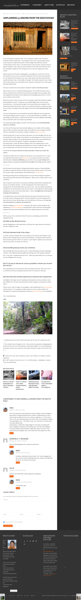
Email (21, 514)
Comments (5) (18, 13)
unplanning (6, 358)
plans (27, 356)
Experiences (24, 5)
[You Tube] (24, 544)
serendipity (42, 356)
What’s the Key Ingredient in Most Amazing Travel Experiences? (74, 23)
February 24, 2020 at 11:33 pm (17, 441)
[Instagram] (36, 541)
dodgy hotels (25, 158)
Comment (5, 499)
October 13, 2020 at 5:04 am (24, 482)
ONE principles (48, 287)
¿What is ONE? (49, 5)
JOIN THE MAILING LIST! (48, 551)
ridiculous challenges (16, 207)
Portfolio (61, 5)
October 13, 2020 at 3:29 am (17, 470)
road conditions (34, 356)
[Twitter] (30, 541)
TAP (64, 567)
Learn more (13, 590)
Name (5, 514)
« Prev (1, 594)
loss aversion (38, 172)
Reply (11, 433)
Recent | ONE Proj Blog (68, 16)
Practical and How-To (35, 13)
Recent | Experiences (66, 77)
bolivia (7, 356)
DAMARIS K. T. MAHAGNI (18, 439)
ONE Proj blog (27, 13)
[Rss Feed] (24, 541)
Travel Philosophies (44, 13)
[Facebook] (27, 541)
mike (11, 408)
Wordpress (68, 595)
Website (39, 514)
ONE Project (36, 5)
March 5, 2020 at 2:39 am (23, 452)
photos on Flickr (40, 132)
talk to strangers (19, 205)
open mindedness (21, 356)
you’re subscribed (37, 291)
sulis (11, 468)
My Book (72, 5)
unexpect (48, 356)
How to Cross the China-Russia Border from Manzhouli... (21, 385)
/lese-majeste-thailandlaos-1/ (35, 417)
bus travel (12, 356)
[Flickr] (33, 541)
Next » (78, 594)
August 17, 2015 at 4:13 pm (17, 410)
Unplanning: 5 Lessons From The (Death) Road (28, 18)
